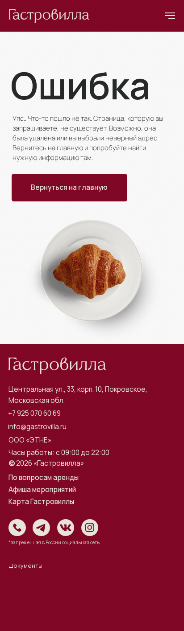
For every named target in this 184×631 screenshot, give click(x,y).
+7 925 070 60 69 (34, 413)
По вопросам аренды (43, 477)
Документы (25, 565)
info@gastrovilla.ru (37, 426)
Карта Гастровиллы (41, 501)
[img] (17, 528)
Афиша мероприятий (42, 489)
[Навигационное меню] (170, 15)
